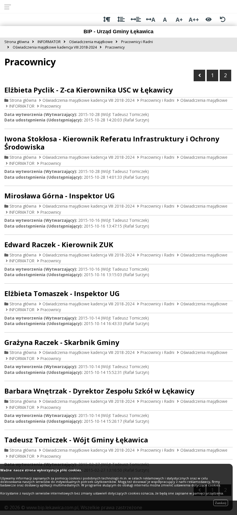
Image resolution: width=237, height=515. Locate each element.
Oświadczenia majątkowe (203, 100)
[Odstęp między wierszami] (120, 19)
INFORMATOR (21, 106)
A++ (194, 19)
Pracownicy (50, 106)
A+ (179, 19)
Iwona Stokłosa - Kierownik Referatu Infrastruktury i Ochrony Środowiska (111, 143)
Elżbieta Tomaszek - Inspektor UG (62, 293)
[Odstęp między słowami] (136, 19)
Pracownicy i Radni (157, 100)
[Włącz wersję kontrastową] (208, 19)
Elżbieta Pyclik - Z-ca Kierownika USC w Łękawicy (88, 90)
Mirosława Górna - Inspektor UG (59, 195)
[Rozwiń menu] (9, 6)
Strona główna (23, 100)
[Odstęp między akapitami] (106, 19)
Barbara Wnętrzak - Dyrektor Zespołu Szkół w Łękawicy (99, 391)
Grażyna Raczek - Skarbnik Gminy (61, 342)
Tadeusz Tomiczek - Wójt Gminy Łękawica (76, 439)
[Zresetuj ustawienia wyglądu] (222, 19)
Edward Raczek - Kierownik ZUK (58, 244)
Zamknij (220, 503)
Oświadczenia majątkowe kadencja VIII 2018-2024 (88, 100)
